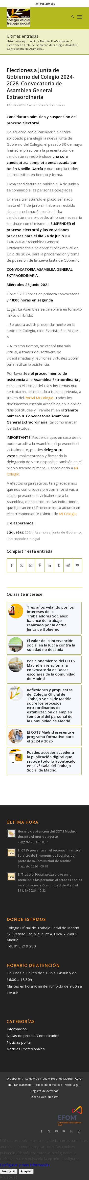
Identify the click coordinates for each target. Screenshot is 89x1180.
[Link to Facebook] (41, 1131)
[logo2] (37, 17)
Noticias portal (19, 1042)
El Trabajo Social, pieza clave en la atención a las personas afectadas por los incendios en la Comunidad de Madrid (50, 879)
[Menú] (79, 17)
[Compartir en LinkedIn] (49, 565)
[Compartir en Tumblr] (58, 565)
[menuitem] (70, 17)
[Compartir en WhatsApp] (30, 565)
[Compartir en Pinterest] (39, 565)
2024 (29, 532)
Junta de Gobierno (66, 532)
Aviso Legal (72, 1084)
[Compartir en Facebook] (11, 565)
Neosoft (53, 1097)
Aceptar (26, 1171)
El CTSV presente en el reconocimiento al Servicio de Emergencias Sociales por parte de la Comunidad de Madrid (50, 855)
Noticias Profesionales (49, 105)
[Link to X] (49, 1131)
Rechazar (9, 1171)
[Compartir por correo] (77, 565)
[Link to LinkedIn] (71, 1131)
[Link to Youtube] (56, 1131)
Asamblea (42, 532)
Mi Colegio (68, 513)
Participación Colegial (23, 538)
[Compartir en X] (21, 565)
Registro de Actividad (45, 1091)
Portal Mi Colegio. (39, 397)
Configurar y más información (24, 1164)
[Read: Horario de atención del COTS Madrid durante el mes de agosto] (11, 833)
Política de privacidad (48, 1084)
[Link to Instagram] (78, 1131)
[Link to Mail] (63, 1131)
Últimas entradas (22, 36)
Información (17, 1028)
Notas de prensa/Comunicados (33, 1035)
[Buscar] (70, 17)
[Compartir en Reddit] (68, 565)
